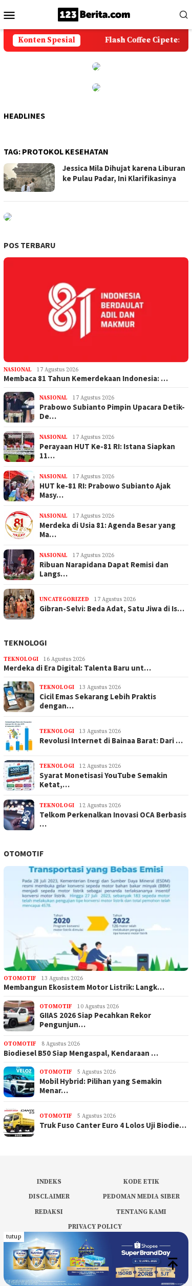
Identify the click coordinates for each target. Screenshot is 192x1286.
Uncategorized (64, 599)
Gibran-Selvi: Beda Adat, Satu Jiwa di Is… (111, 608)
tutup (14, 1236)
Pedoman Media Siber (141, 1196)
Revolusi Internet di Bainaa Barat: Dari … (111, 740)
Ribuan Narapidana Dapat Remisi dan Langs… (103, 569)
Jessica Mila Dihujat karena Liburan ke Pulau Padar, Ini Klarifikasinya (123, 173)
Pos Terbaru (30, 245)
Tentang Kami (141, 1212)
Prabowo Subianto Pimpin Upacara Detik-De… (112, 412)
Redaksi (49, 1212)
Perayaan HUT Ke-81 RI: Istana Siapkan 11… (107, 451)
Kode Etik (141, 1182)
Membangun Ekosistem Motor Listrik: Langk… (84, 987)
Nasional (18, 369)
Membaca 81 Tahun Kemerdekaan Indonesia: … (86, 378)
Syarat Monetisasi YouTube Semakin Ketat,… (103, 780)
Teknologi (25, 642)
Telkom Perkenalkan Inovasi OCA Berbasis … (112, 819)
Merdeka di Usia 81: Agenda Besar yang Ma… (107, 530)
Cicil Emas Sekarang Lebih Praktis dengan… (97, 701)
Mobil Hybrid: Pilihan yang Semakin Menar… (100, 1086)
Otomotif (24, 853)
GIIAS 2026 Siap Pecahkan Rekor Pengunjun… (95, 1020)
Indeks (49, 1182)
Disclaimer (49, 1196)
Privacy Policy (95, 1227)
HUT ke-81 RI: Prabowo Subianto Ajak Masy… (104, 490)
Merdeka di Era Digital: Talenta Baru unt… (77, 668)
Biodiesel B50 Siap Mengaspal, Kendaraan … (81, 1053)
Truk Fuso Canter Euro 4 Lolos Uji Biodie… (112, 1125)
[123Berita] (96, 14)
